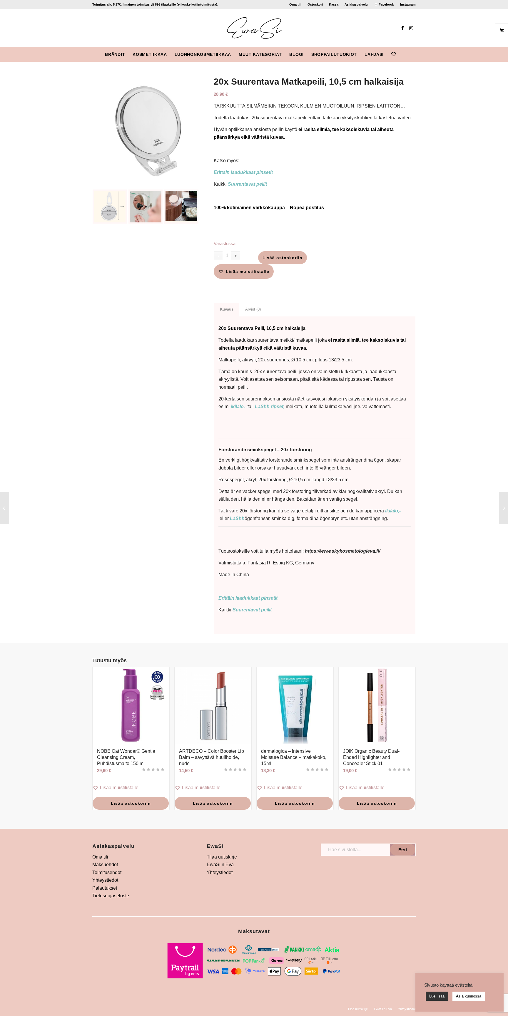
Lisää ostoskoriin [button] (131, 803)
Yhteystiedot (105, 880)
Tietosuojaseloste (110, 895)
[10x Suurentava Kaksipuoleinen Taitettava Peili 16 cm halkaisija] (503, 508)
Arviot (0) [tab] (253, 309)
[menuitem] (295, 4)
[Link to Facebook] (402, 28)
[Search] (403, 54)
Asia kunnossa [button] (468, 996)
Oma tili (295, 4)
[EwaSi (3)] (254, 28)
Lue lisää (436, 996)
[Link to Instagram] (411, 28)
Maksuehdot (105, 864)
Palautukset (104, 888)
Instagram (408, 4)
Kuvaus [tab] (226, 309)
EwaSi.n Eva (220, 864)
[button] (244, 271)
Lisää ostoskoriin (283, 257)
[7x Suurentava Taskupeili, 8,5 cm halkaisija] (4, 508)
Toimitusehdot (106, 872)
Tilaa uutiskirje (222, 856)
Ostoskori (315, 4)
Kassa (333, 4)
